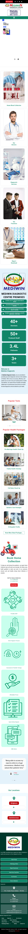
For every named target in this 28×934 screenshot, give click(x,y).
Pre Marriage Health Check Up (14, 449)
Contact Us (22, 923)
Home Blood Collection (14, 105)
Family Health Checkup (14, 469)
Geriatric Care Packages (14, 507)
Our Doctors (4, 920)
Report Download (15, 921)
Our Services (19, 918)
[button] (14, 17)
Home (3, 918)
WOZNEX (17, 931)
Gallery (15, 923)
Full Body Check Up (14, 488)
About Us (9, 918)
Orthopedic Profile (14, 527)
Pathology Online (5, 923)
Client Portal (4, 921)
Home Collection (13, 920)
